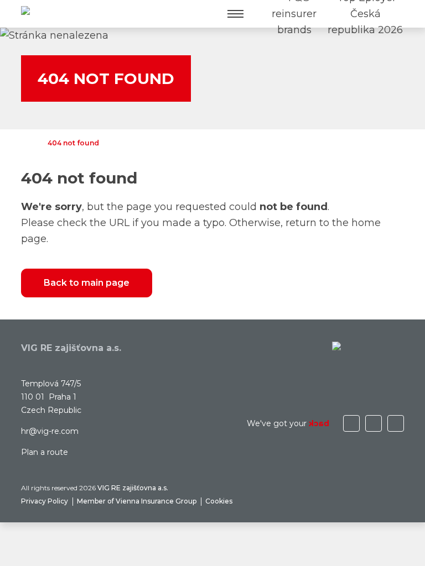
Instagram (351, 423)
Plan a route (44, 452)
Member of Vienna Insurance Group (136, 501)
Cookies (218, 501)
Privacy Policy (44, 501)
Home (26, 143)
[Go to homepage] (48, 14)
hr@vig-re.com (50, 431)
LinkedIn (373, 423)
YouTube (395, 423)
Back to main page (86, 282)
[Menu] (235, 14)
